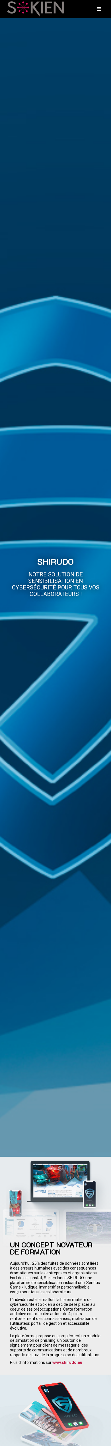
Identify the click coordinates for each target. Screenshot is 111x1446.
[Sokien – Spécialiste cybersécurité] (35, 9)
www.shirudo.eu (67, 1362)
